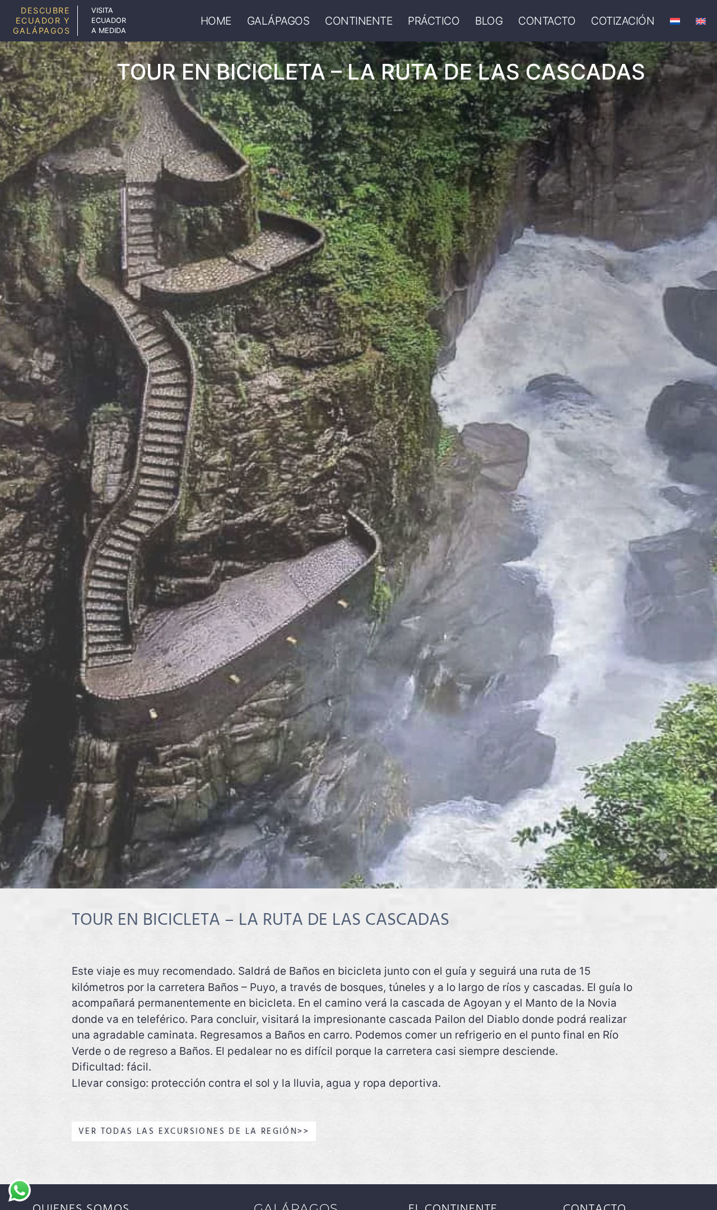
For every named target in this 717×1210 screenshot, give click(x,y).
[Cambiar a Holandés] (675, 21)
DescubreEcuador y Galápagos (42, 20)
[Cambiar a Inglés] (701, 21)
